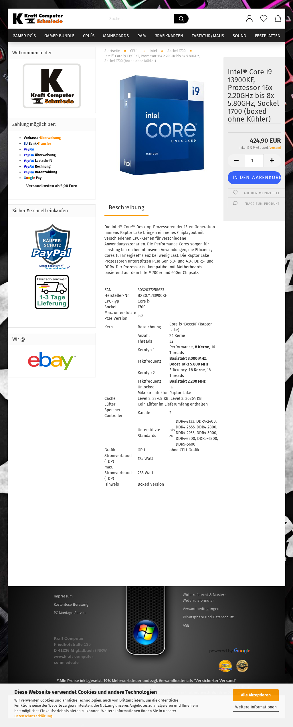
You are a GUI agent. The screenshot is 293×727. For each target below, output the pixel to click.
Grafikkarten (169, 35)
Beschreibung (126, 207)
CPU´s (88, 35)
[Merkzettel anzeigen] (264, 19)
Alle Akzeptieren (256, 695)
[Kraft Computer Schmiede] (40, 19)
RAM (141, 35)
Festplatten (267, 35)
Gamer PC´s (24, 35)
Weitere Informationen (256, 707)
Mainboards (116, 35)
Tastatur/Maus (208, 35)
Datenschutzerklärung (33, 716)
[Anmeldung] (249, 19)
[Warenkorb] (278, 19)
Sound (239, 35)
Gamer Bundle (59, 35)
